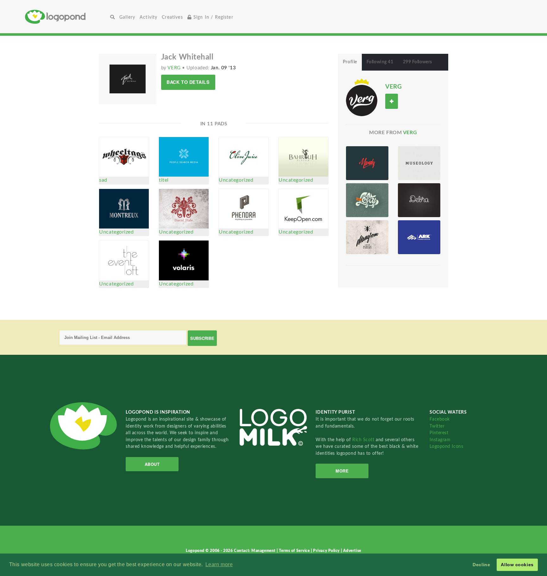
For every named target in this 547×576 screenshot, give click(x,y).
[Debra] (419, 200)
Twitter (437, 426)
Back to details (188, 82)
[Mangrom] (367, 237)
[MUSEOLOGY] (419, 163)
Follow (391, 101)
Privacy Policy (327, 551)
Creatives (172, 17)
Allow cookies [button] (517, 564)
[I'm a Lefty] (367, 200)
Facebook (440, 419)
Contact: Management (255, 551)
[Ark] (419, 237)
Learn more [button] (219, 564)
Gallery (127, 17)
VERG (174, 68)
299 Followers (417, 62)
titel (164, 180)
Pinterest (439, 432)
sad (103, 180)
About (152, 464)
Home (66, 16)
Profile (350, 62)
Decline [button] (481, 564)
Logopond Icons (446, 446)
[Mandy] (367, 163)
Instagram (440, 439)
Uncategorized (236, 180)
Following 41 (380, 62)
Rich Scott (364, 439)
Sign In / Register (212, 17)
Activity (148, 17)
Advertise (352, 551)
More (342, 471)
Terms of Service (295, 551)
